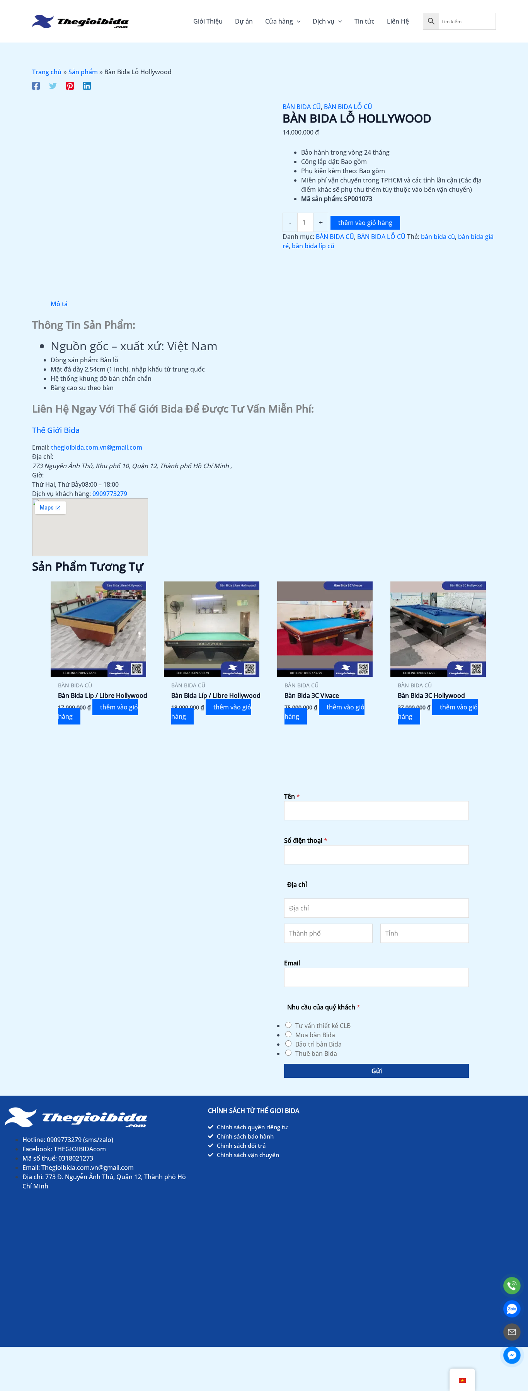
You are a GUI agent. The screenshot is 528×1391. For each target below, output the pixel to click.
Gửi (376, 1071)
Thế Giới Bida (56, 430)
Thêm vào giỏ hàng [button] (98, 712)
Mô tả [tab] (59, 304)
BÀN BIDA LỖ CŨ (348, 106)
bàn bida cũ (438, 236)
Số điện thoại (305, 840)
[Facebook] (36, 85)
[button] (297, 21)
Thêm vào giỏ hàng (365, 222)
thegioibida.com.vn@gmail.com (96, 447)
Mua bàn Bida (315, 1035)
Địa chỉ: (42, 456)
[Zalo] (512, 1309)
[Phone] (512, 1285)
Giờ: (38, 475)
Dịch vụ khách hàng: (61, 493)
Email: (40, 447)
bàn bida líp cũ (313, 246)
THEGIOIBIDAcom (80, 1149)
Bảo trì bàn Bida (318, 1044)
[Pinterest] (70, 85)
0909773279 (109, 493)
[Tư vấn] (512, 1332)
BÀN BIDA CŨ (302, 106)
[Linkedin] (87, 85)
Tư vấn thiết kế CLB (323, 1025)
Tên (292, 796)
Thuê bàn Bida (316, 1053)
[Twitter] (53, 85)
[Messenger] (512, 1355)
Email (292, 963)
